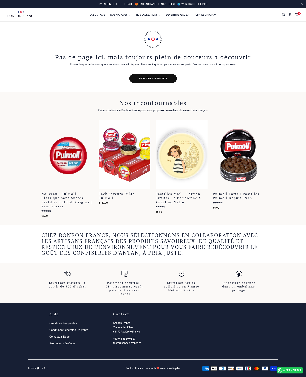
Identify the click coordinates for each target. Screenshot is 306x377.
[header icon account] (290, 14)
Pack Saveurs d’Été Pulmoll (117, 196)
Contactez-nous (59, 336)
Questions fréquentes (63, 323)
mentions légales (170, 368)
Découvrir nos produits (153, 78)
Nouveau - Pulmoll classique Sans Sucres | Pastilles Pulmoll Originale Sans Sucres (67, 200)
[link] (121, 15)
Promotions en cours (62, 343)
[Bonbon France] (21, 14)
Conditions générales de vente (68, 330)
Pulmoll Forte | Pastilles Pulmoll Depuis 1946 (236, 196)
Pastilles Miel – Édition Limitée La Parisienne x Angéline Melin (178, 198)
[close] (301, 4)
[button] (89, 127)
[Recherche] (283, 14)
